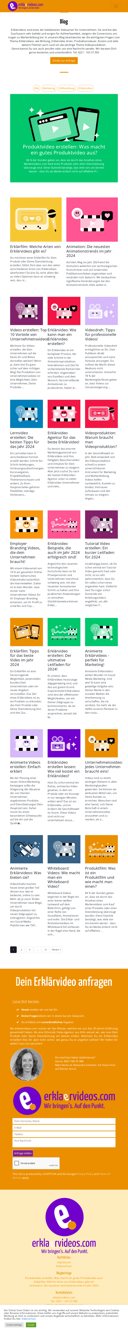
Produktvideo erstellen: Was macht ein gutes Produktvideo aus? (64, 150)
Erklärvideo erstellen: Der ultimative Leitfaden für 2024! (59, 660)
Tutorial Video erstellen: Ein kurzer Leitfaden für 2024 (99, 550)
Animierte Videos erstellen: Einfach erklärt (25, 767)
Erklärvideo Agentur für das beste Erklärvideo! (63, 437)
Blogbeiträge (64, 1273)
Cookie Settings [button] (14, 1324)
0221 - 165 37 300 (66, 1301)
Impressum (64, 1262)
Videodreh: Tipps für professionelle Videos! (100, 334)
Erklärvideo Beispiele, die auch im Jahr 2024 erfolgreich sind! (64, 550)
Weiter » (56, 949)
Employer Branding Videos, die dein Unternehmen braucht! (25, 552)
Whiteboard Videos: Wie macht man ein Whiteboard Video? (64, 877)
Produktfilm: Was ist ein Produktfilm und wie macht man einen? (100, 877)
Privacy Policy (84, 1174)
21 (46, 949)
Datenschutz (64, 1266)
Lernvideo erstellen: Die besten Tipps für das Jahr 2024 (24, 440)
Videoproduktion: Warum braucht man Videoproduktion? (101, 440)
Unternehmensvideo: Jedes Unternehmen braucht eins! (104, 767)
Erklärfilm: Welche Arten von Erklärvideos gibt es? (35, 248)
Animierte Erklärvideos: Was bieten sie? (25, 873)
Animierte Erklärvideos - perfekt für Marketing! (97, 658)
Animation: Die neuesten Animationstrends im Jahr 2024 (89, 251)
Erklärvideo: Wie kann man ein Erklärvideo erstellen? (62, 337)
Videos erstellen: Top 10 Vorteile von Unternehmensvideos (29, 334)
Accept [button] (31, 1324)
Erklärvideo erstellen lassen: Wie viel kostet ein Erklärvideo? (64, 769)
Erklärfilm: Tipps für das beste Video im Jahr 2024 (24, 658)
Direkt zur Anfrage (64, 60)
